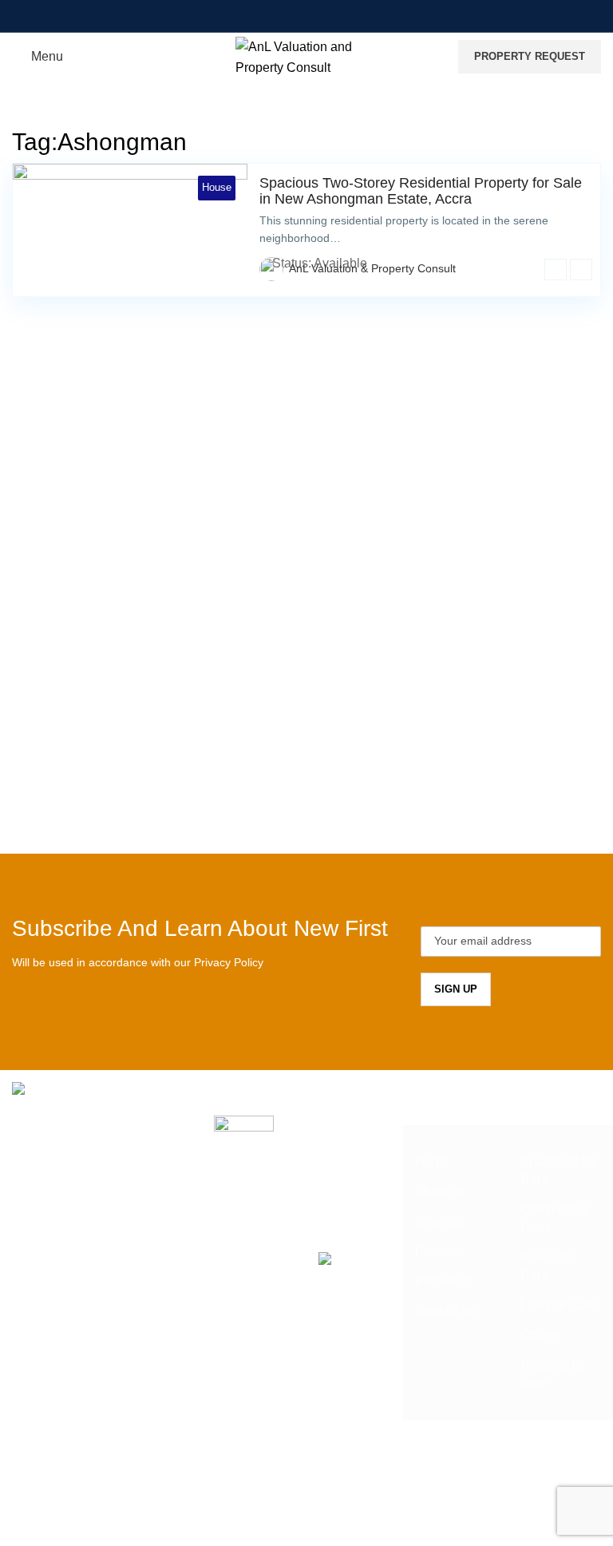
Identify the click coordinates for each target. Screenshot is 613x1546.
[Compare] (581, 269)
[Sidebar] (20, 1525)
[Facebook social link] (256, 15)
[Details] (555, 269)
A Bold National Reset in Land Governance (330, 1142)
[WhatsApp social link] (357, 15)
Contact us (445, 1311)
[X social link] (276, 15)
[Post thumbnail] (244, 1163)
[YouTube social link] (316, 15)
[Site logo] (306, 55)
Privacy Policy (228, 962)
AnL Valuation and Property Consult (275, 1478)
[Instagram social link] (296, 15)
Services (440, 1221)
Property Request (529, 56)
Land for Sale (558, 1305)
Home (432, 1161)
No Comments (322, 1202)
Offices (540, 1335)
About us (440, 1192)
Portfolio (438, 1252)
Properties (444, 1281)
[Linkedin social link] (336, 15)
